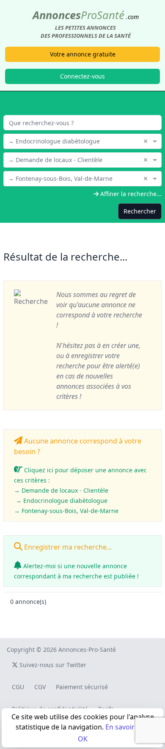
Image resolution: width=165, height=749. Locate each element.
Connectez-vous (82, 76)
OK (83, 738)
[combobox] (82, 140)
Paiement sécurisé (82, 687)
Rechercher (140, 211)
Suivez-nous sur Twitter (52, 665)
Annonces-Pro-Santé (87, 649)
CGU (18, 687)
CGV (40, 687)
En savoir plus (127, 727)
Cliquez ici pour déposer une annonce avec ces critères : (80, 490)
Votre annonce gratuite (83, 54)
